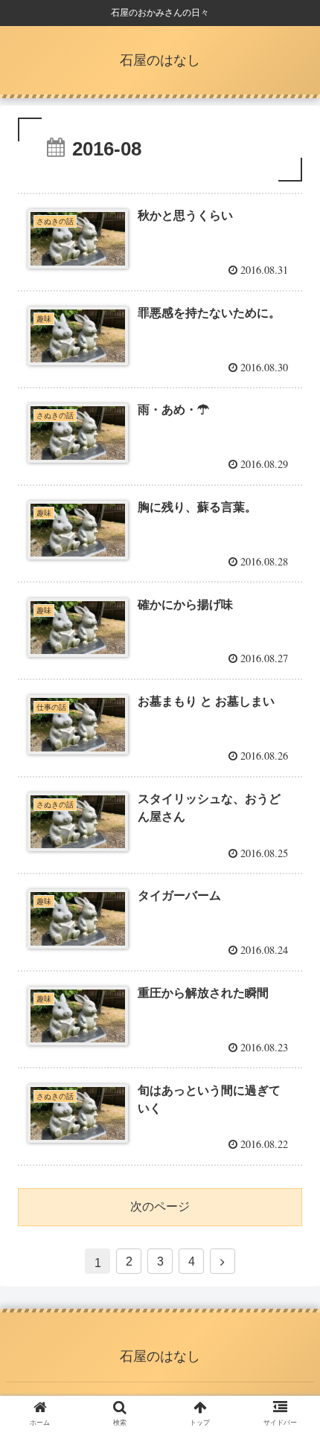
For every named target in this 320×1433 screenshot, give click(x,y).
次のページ (160, 1206)
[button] (289, 1265)
